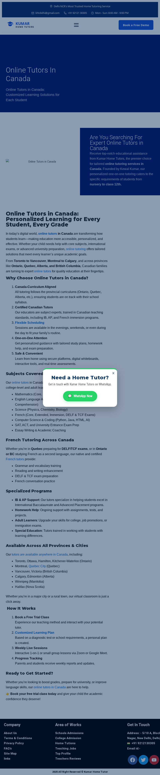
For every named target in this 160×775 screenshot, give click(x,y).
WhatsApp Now (80, 396)
